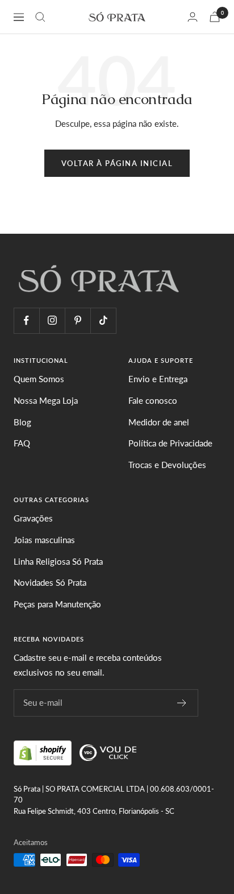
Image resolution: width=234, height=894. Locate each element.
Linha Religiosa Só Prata (58, 561)
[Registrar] (182, 703)
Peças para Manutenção (57, 604)
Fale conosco (152, 400)
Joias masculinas (44, 540)
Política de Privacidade (170, 443)
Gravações (33, 518)
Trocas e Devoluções (167, 465)
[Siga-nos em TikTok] (103, 320)
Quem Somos (39, 379)
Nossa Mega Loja (46, 400)
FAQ (22, 443)
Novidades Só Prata (50, 582)
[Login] (192, 17)
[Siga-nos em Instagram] (52, 320)
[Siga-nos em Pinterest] (77, 320)
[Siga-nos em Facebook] (26, 320)
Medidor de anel (158, 422)
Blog (22, 422)
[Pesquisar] (40, 17)
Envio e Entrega (157, 379)
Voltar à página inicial (117, 163)
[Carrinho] (214, 16)
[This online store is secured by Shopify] (44, 751)
